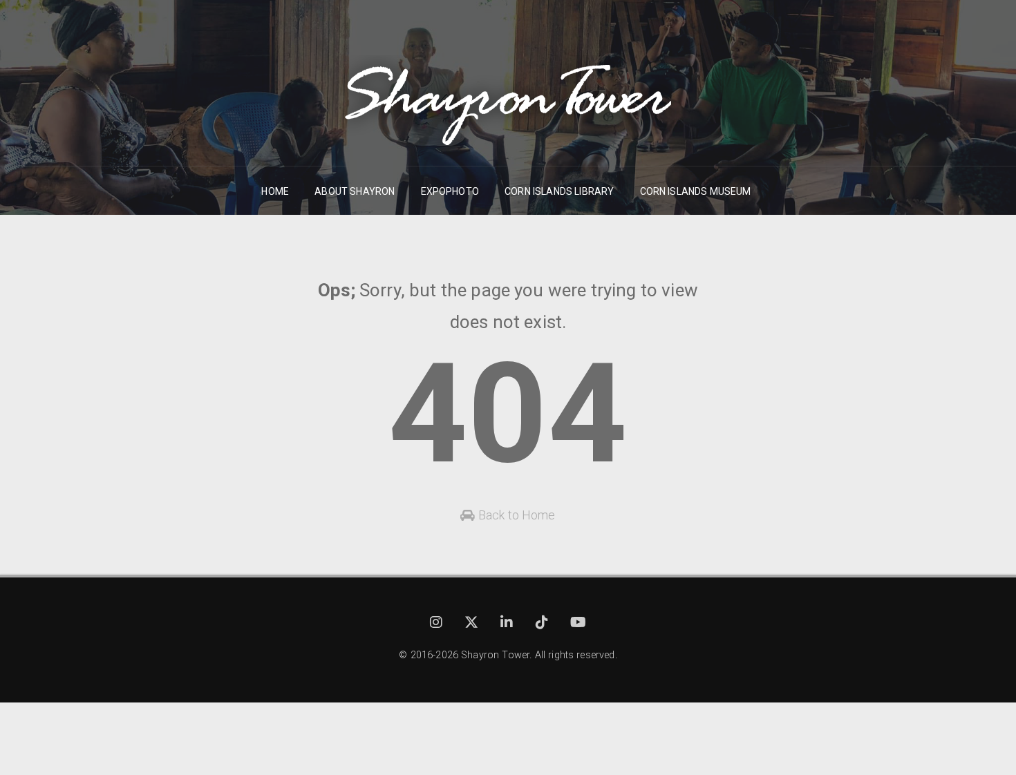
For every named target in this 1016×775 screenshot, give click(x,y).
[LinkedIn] (508, 624)
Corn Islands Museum (695, 191)
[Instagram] (437, 624)
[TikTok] (543, 624)
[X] (473, 624)
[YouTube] (578, 624)
